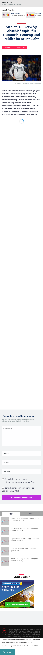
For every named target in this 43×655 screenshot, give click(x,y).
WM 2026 (7, 2)
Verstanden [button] (7, 652)
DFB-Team (7, 47)
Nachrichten (21, 47)
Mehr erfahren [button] (32, 646)
